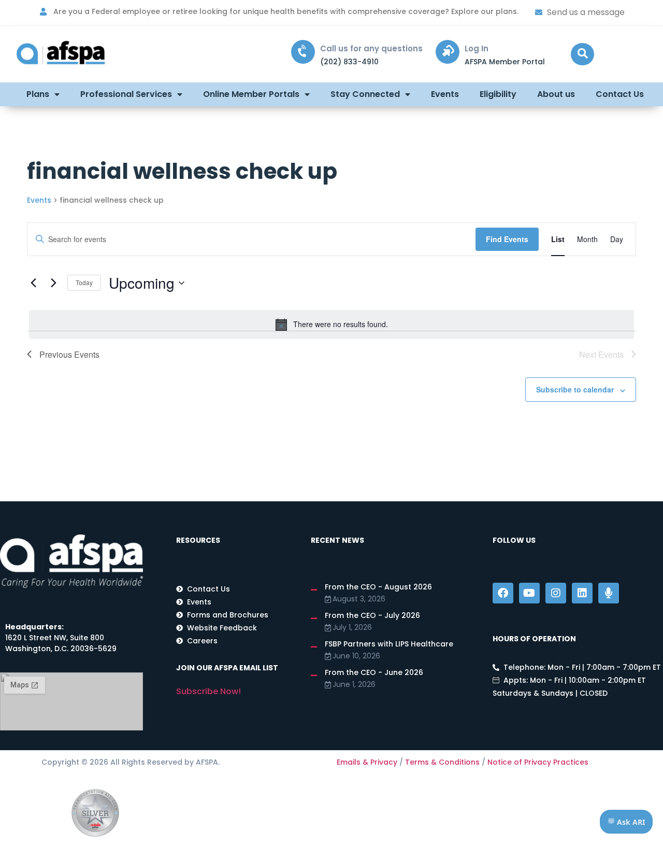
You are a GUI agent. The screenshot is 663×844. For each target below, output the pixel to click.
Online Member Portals (251, 94)
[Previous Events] (33, 283)
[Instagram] (555, 593)
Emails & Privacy (367, 762)
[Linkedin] (582, 593)
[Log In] (447, 52)
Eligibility (498, 94)
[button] (582, 54)
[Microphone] (608, 593)
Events (445, 94)
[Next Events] (53, 283)
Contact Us (620, 94)
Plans (37, 94)
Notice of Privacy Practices (537, 762)
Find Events (507, 239)
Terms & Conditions (442, 762)
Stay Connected (365, 94)
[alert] (331, 324)
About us (556, 94)
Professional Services (126, 94)
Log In (476, 48)
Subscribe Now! (208, 691)
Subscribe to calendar (575, 389)
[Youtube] (529, 593)
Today (84, 282)
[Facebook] (503, 593)
